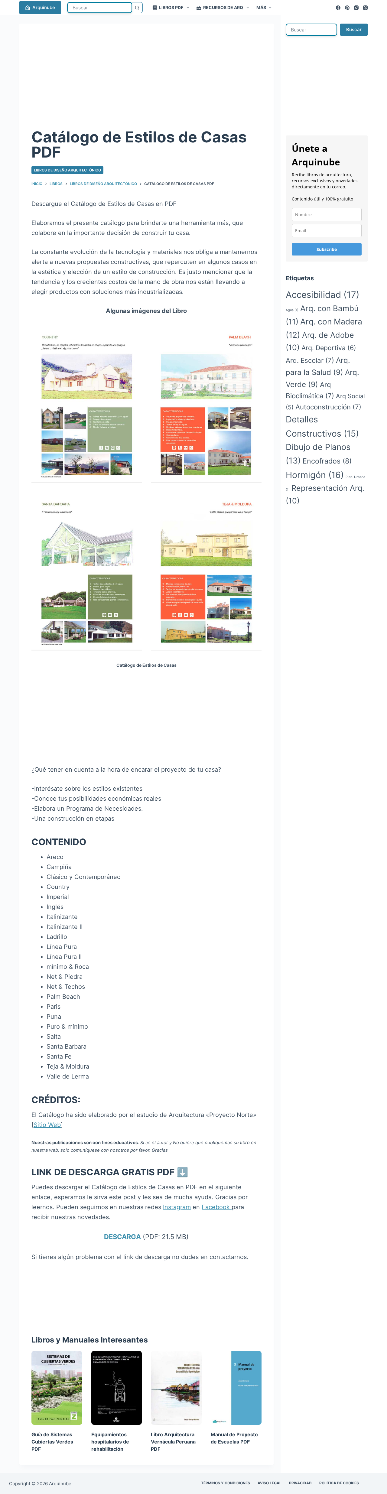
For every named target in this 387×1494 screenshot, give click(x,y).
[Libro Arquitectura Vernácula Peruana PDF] (176, 1388)
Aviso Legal (269, 1483)
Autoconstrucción (328, 407)
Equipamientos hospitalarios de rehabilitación (110, 1441)
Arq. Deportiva (328, 348)
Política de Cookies (339, 1483)
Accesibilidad (322, 294)
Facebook (217, 1207)
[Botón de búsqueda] (137, 7)
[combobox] (99, 7)
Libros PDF (171, 7)
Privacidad (300, 1483)
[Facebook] (338, 7)
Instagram (177, 1207)
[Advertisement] (146, 81)
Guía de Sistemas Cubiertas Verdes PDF (52, 1441)
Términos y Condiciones (225, 1483)
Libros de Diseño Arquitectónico (67, 170)
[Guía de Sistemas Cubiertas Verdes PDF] (56, 1388)
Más (261, 7)
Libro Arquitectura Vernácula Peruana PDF (173, 1441)
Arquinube (43, 7)
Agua (292, 310)
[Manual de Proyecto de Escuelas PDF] (236, 1388)
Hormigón (315, 475)
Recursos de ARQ (223, 7)
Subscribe (327, 249)
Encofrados (327, 461)
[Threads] (365, 7)
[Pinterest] (347, 7)
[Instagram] (356, 7)
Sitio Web (47, 1124)
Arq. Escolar (310, 360)
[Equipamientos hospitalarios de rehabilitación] (116, 1388)
